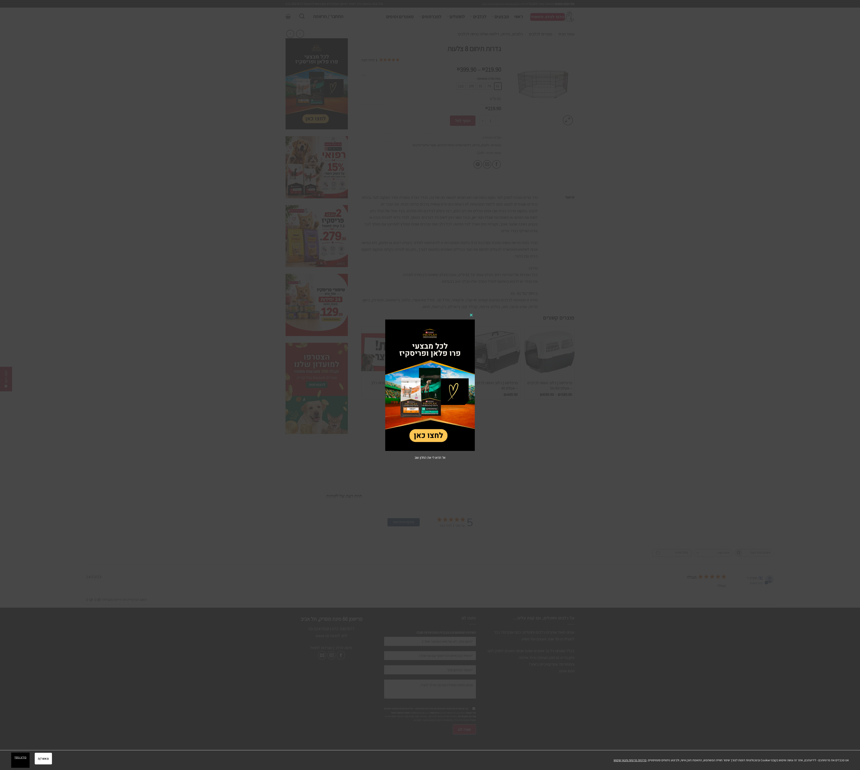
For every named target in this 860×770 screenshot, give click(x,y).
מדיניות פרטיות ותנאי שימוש (630, 760)
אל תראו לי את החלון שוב (430, 457)
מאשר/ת (43, 759)
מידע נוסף (20, 757)
